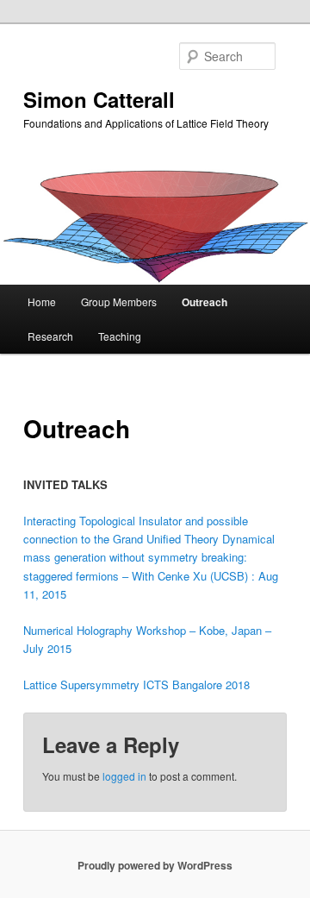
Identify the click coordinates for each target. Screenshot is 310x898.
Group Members (119, 301)
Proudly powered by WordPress (155, 865)
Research (50, 336)
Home (42, 301)
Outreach (204, 302)
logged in (124, 776)
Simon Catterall (99, 99)
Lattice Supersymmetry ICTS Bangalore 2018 (136, 684)
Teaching (119, 336)
